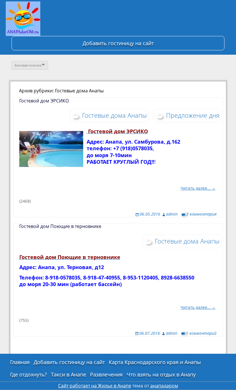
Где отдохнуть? (28, 374)
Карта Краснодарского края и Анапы (155, 362)
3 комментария (201, 214)
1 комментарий (201, 333)
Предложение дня (193, 115)
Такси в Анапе (68, 374)
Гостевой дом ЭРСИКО (44, 101)
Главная (20, 362)
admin (172, 214)
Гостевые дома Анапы (114, 115)
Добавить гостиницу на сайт (118, 43)
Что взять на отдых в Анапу (161, 374)
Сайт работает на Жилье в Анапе (94, 386)
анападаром (164, 386)
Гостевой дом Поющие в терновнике (60, 226)
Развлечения (106, 374)
